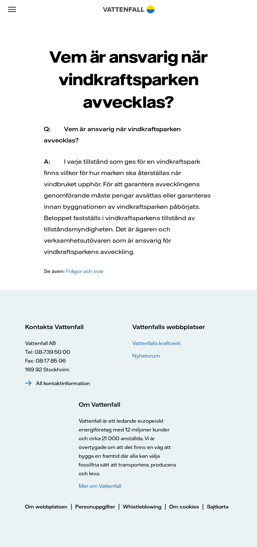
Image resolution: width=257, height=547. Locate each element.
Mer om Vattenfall (100, 486)
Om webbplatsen (46, 506)
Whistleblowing (142, 506)
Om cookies (184, 506)
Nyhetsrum (146, 356)
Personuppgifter (95, 506)
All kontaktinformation (63, 383)
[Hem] (129, 9)
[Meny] (12, 9)
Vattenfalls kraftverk (156, 343)
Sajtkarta (217, 506)
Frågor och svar (85, 271)
